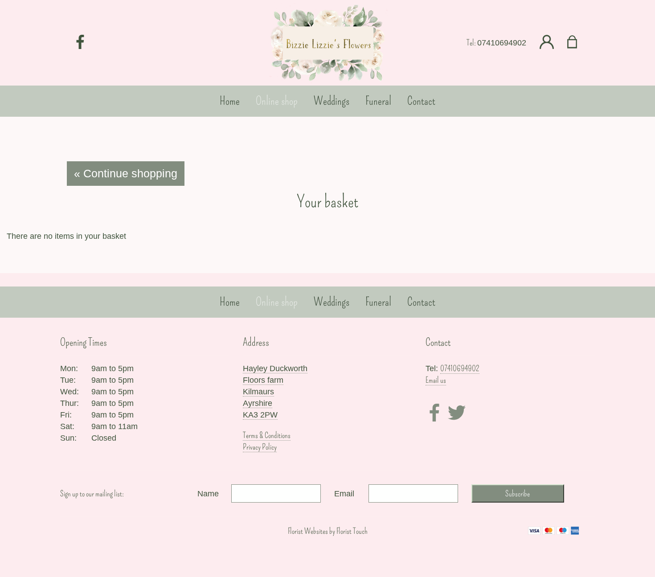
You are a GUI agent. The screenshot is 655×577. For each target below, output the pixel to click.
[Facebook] (80, 42)
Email (344, 493)
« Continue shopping (125, 173)
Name (208, 493)
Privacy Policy (260, 447)
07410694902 (501, 43)
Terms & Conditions (267, 435)
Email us (436, 380)
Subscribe (517, 494)
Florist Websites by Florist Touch (328, 531)
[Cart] (577, 42)
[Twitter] (457, 414)
